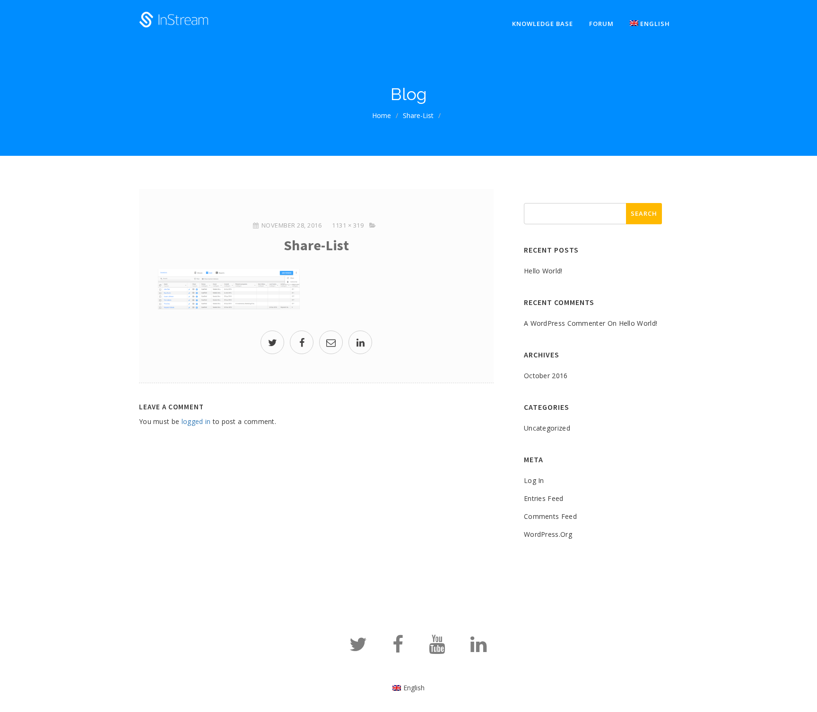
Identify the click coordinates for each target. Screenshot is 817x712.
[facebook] (301, 343)
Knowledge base (542, 23)
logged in (196, 421)
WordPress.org (548, 534)
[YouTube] (437, 648)
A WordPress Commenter (564, 323)
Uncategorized (547, 428)
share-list (418, 115)
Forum (601, 23)
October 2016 (546, 375)
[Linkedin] (478, 648)
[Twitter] (358, 648)
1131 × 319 (348, 225)
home (381, 115)
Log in (534, 480)
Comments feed (550, 516)
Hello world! (543, 270)
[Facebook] (398, 648)
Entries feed (544, 498)
